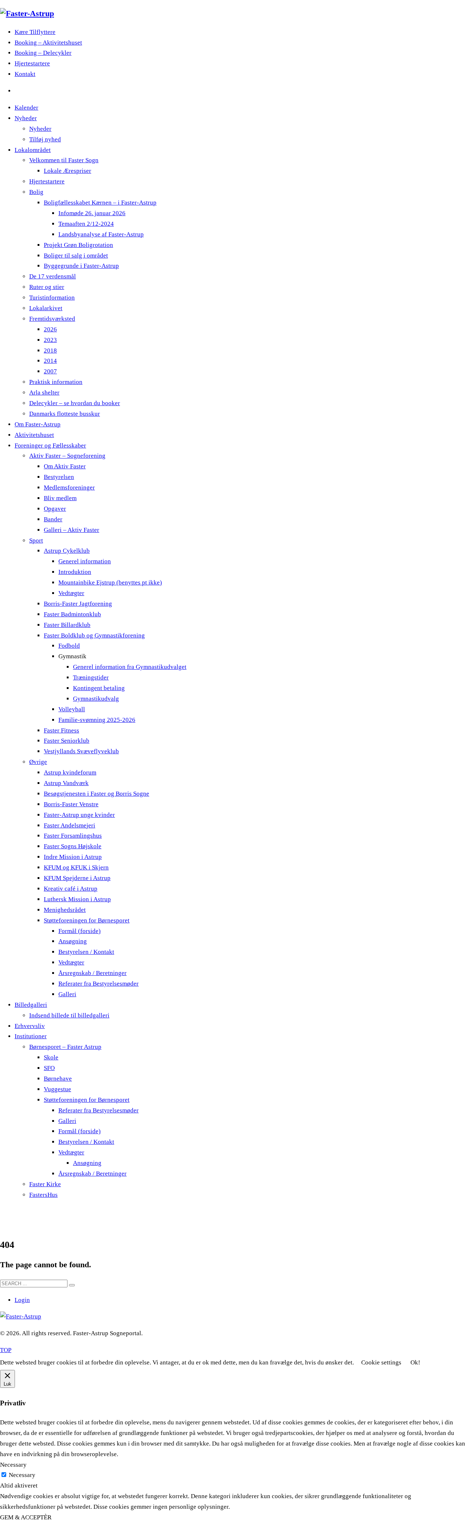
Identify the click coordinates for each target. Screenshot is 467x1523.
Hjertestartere (32, 63)
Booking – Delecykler (43, 52)
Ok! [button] (415, 1362)
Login (22, 1300)
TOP (5, 1350)
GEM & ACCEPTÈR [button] (25, 1517)
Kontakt (25, 74)
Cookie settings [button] (381, 1362)
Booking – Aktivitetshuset (48, 42)
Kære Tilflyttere (35, 31)
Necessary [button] (13, 1464)
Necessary (22, 1474)
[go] (72, 1285)
